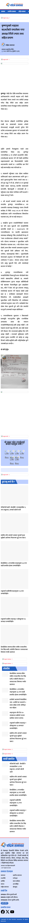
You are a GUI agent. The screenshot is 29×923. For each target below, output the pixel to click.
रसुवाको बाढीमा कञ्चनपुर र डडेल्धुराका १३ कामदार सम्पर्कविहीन (13, 620)
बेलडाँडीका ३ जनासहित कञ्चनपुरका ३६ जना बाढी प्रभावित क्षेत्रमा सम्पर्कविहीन (14, 564)
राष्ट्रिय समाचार (22, 11)
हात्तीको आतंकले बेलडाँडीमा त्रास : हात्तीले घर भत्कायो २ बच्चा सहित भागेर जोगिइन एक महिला (18, 703)
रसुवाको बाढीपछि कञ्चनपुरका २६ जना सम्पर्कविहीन (12, 592)
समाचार (3, 11)
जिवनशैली (2, 643)
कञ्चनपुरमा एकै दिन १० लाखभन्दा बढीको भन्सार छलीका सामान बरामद (17, 715)
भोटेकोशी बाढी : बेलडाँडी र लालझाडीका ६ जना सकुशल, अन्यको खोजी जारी (13, 508)
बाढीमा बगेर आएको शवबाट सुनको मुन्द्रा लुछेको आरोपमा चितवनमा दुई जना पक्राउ (13, 536)
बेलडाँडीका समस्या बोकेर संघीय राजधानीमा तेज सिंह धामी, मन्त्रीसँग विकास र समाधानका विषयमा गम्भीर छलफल (14, 649)
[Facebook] (3, 912)
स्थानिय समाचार (12, 11)
